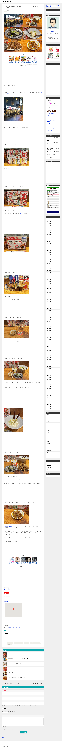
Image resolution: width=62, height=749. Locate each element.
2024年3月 (49, 283)
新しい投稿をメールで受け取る (8, 729)
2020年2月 (49, 393)
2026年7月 (49, 221)
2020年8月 (49, 379)
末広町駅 (18, 627)
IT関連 (48, 414)
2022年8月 (49, 326)
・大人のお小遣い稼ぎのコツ (51, 128)
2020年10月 (49, 375)
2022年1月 (49, 341)
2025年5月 (49, 252)
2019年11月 (49, 399)
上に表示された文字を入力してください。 (10, 711)
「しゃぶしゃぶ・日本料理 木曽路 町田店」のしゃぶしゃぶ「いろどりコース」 (53, 139)
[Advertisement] (23, 74)
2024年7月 (49, 274)
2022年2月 (49, 339)
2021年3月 (49, 364)
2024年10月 (49, 268)
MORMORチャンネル (53, 31)
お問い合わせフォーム (50, 475)
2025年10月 (49, 241)
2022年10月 (49, 321)
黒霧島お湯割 (9, 644)
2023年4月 (49, 308)
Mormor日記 (6, 1)
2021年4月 (49, 361)
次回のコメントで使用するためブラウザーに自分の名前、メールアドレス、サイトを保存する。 (20, 705)
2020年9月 (49, 377)
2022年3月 (49, 337)
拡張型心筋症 (49, 450)
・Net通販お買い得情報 (50, 113)
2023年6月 (49, 303)
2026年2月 (49, 232)
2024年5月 (49, 279)
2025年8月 (49, 245)
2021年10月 (49, 348)
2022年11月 (49, 319)
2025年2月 (49, 259)
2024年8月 (49, 272)
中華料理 (48, 439)
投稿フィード (49, 465)
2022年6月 (49, 330)
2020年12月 (49, 370)
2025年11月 (49, 239)
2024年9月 (49, 270)
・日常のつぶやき (49, 130)
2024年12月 (49, 263)
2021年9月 (49, 350)
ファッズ (21, 213)
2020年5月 (49, 386)
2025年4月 (49, 254)
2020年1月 (49, 395)
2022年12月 (49, 317)
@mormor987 (51, 30)
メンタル (48, 432)
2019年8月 (49, 406)
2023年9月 (49, 297)
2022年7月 (49, 328)
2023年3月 (49, 310)
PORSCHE (49, 416)
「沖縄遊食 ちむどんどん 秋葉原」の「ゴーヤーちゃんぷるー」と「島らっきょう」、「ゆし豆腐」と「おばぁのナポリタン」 (13, 683)
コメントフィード (50, 467)
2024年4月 (49, 281)
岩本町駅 (15, 627)
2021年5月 (49, 359)
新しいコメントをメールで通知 (8, 726)
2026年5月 (49, 225)
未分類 (48, 454)
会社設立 (48, 441)
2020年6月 (49, 384)
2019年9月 (49, 404)
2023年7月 (49, 301)
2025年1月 (49, 261)
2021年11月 (49, 346)
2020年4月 (49, 388)
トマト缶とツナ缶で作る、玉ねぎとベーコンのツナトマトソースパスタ (17, 677)
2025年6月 (49, 250)
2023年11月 (49, 292)
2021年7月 (49, 355)
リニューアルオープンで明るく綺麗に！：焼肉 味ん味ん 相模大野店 (17, 653)
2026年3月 (49, 230)
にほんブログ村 (7, 589)
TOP (5, 742)
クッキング (49, 421)
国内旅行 (48, 443)
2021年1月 (49, 368)
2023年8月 (49, 299)
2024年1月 (49, 288)
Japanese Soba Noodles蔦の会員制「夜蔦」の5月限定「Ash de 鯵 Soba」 (18, 663)
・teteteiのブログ (49, 123)
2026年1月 (49, 234)
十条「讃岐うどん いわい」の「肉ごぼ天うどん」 (36, 683)
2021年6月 (49, 357)
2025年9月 (49, 243)
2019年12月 (49, 397)
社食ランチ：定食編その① (11, 672)
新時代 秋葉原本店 (8, 526)
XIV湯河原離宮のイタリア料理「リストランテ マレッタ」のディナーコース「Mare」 (19, 658)
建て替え (48, 448)
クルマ (48, 423)
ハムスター (49, 430)
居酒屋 (10, 627)
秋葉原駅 (12, 627)
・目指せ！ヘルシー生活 (50, 115)
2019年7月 (49, 408)
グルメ (6, 11)
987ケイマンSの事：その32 (51, 156)
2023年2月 (49, 312)
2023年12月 (49, 290)
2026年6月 (49, 223)
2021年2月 (49, 366)
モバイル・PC (49, 434)
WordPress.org (49, 469)
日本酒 (48, 452)
